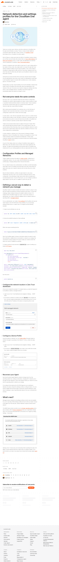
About (5, 551)
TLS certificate (21, 201)
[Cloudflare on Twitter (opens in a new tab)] (13, 475)
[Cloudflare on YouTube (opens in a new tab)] (18, 475)
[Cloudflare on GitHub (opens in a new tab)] (22, 475)
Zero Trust (19, 6)
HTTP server (9, 246)
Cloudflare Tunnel (29, 52)
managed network (15, 197)
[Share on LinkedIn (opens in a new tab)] (8, 463)
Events (31, 543)
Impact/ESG (19, 541)
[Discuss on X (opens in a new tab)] (6, 463)
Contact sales (7, 535)
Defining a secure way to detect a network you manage (48, 13)
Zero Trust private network (24, 62)
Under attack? (7, 543)
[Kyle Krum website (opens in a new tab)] (11, 478)
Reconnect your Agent (47, 20)
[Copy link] (18, 463)
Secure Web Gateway (30, 59)
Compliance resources (22, 551)
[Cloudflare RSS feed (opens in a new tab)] (11, 475)
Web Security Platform (48, 545)
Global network (7, 560)
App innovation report (35, 533)
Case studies (32, 537)
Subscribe (31, 487)
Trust (18, 553)
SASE (9, 139)
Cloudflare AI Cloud (47, 535)
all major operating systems (28, 408)
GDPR (18, 555)
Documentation (33, 551)
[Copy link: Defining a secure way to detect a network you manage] (2, 184)
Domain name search (8, 544)
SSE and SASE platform (48, 533)
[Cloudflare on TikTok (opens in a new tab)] (29, 475)
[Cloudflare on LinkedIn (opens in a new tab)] (16, 475)
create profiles (22, 338)
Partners (5, 537)
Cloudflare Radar (34, 535)
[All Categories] (41, 2)
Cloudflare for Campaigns (22, 537)
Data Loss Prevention (7, 60)
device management (17, 409)
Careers (5, 553)
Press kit (5, 559)
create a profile (23, 158)
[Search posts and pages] (47, 2)
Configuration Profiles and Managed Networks (48, 10)
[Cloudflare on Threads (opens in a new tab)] (27, 475)
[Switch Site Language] (43, 2)
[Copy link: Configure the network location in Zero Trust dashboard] (2, 284)
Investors (6, 555)
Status (31, 539)
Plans (5, 533)
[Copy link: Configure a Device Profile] (2, 335)
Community (32, 555)
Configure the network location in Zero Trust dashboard (50, 16)
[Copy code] (36, 213)
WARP (14, 6)
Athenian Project (20, 535)
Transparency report (21, 559)
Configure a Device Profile (47, 18)
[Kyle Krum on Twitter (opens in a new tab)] (13, 478)
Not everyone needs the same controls (49, 8)
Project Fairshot (20, 539)
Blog (31, 544)
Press (5, 557)
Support (32, 541)
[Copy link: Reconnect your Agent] (2, 374)
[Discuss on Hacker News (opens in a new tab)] (3, 463)
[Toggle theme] (45, 2)
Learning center (33, 553)
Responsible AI (20, 557)
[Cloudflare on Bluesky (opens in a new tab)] (24, 475)
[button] (20, 316)
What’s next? (44, 21)
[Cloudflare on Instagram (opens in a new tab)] (20, 475)
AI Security (45, 537)
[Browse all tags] (36, 6)
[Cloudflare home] (7, 2)
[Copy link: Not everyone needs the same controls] (2, 96)
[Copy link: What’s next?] (2, 397)
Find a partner (7, 539)
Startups (5, 541)
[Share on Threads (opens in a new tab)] (16, 463)
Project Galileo (20, 533)
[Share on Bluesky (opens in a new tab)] (11, 463)
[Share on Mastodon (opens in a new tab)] (13, 463)
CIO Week (10, 6)
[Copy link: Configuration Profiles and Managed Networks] (2, 153)
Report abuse (20, 560)
